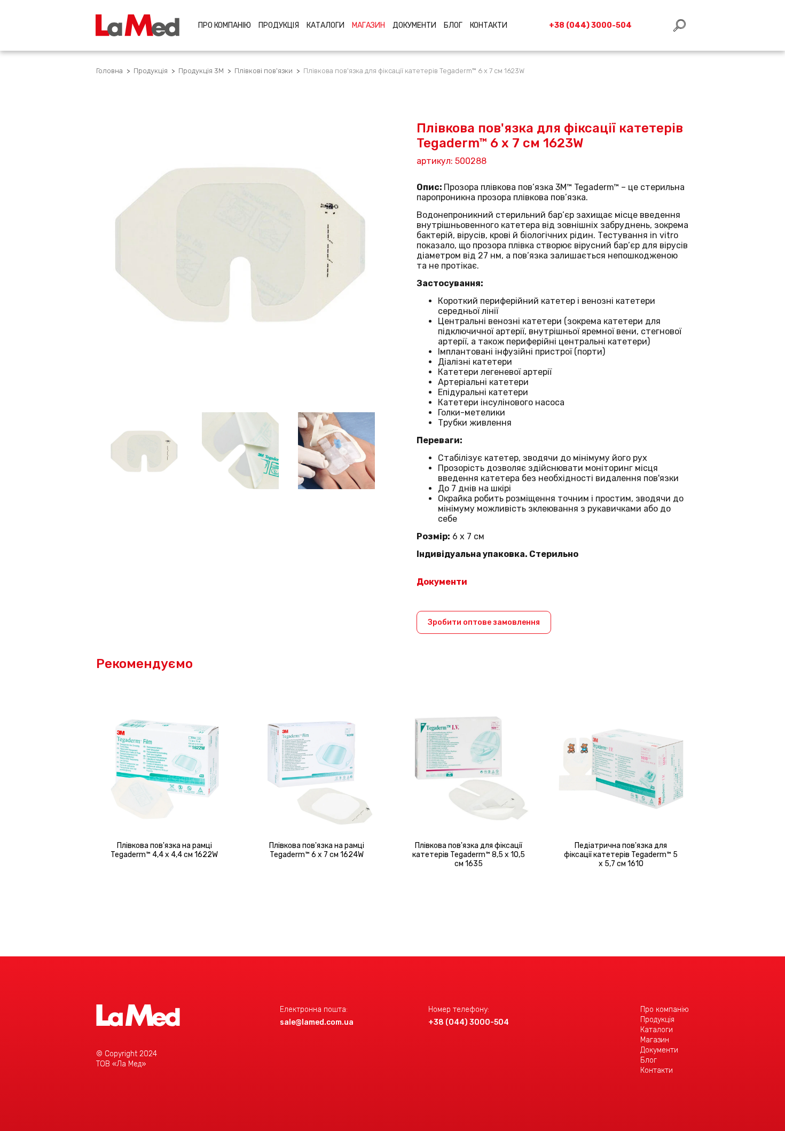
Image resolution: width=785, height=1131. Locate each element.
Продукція (278, 25)
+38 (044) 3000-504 (468, 1022)
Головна (109, 71)
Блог (453, 25)
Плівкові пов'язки (263, 71)
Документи (414, 25)
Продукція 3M (201, 71)
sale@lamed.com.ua (317, 1022)
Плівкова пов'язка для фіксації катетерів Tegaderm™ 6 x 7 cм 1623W (413, 71)
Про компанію (224, 25)
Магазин (654, 1039)
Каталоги (325, 25)
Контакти (488, 25)
